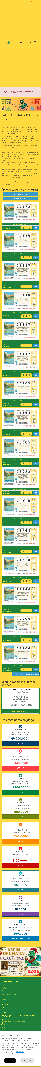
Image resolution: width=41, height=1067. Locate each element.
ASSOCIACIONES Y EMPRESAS (9, 972)
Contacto (4, 968)
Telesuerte (4, 1017)
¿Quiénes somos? (6, 963)
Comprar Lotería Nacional (20, 939)
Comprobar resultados (20, 711)
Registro (4, 977)
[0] (31, 42)
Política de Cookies (7, 1022)
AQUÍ (25, 1054)
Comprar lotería (6, 965)
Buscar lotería (21, 194)
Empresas (4, 970)
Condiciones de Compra (8, 1024)
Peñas (3, 974)
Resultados (5, 966)
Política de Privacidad (8, 1020)
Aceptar (10, 1060)
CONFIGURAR (20, 1052)
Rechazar (27, 1060)
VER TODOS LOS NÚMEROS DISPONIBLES (26, 674)
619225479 (6, 1001)
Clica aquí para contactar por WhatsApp (14, 999)
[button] (3, 107)
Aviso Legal (5, 1019)
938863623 (6, 997)
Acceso (25, 42)
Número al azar (21, 199)
